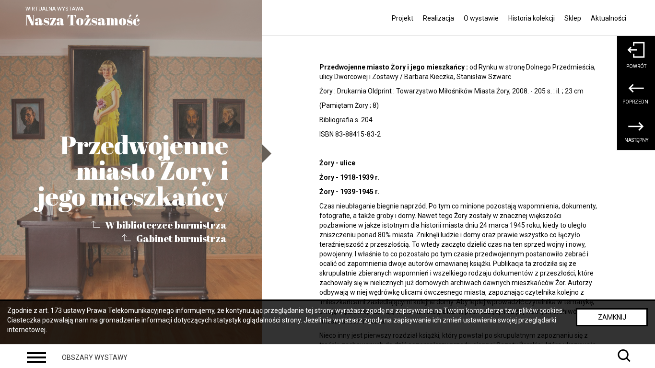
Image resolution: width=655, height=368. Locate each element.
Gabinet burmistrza (181, 238)
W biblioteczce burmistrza (166, 224)
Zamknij (612, 317)
